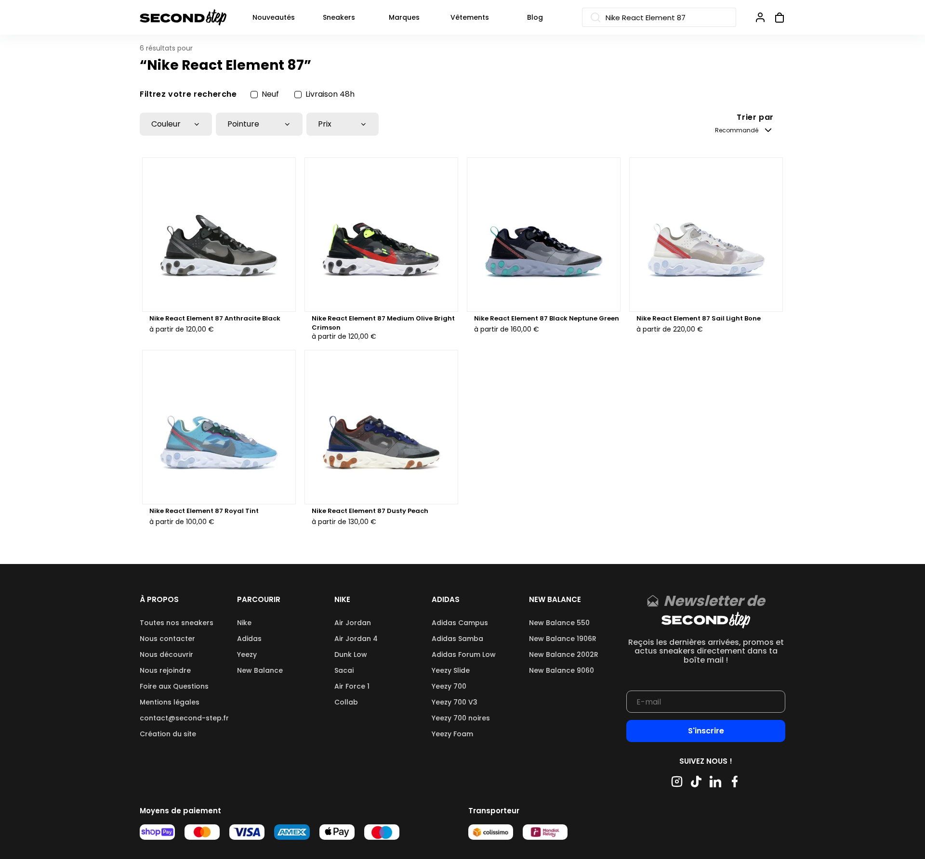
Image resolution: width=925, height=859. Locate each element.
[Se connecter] (760, 17)
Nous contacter (167, 638)
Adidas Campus (460, 623)
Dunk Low (350, 654)
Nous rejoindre (165, 670)
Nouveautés (273, 17)
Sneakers (339, 17)
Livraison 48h (330, 94)
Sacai (344, 670)
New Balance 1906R (562, 638)
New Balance (260, 670)
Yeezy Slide (451, 670)
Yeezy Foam (452, 734)
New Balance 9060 (561, 670)
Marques (404, 17)
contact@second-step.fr (184, 718)
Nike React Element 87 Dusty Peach (370, 511)
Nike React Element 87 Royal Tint (204, 511)
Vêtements (469, 17)
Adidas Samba (457, 638)
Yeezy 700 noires (461, 718)
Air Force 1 (352, 686)
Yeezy (247, 654)
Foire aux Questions (174, 686)
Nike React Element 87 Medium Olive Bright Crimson (383, 323)
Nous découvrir (166, 654)
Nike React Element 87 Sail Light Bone (698, 318)
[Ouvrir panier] (775, 17)
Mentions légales (169, 702)
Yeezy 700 (449, 686)
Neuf (270, 94)
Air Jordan (352, 623)
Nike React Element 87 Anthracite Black (214, 318)
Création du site (168, 734)
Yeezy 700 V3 (454, 702)
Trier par (755, 118)
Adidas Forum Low (464, 654)
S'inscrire (706, 730)
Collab (346, 702)
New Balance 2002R (563, 654)
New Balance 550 (559, 623)
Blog (535, 17)
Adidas (249, 638)
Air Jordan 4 (356, 638)
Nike (244, 623)
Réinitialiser (761, 94)
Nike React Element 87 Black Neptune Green (546, 318)
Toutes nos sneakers (176, 623)
